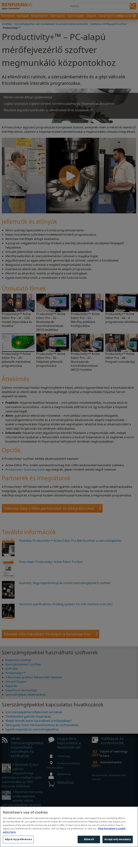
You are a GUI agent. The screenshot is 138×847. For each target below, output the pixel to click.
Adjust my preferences (18, 839)
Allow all (89, 839)
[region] (69, 827)
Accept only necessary (117, 839)
